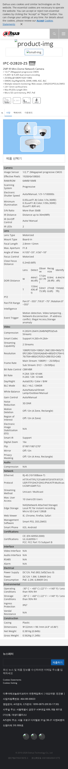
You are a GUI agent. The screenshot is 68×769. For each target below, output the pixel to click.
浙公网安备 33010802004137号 (46, 758)
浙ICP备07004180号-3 (18, 758)
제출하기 (58, 662)
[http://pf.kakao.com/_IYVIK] (42, 736)
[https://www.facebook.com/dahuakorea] (26, 736)
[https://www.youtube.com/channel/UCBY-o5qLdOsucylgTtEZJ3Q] (34, 736)
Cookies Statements (12, 679)
